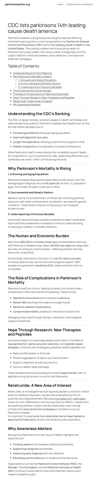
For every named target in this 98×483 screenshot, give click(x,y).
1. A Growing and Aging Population (37, 80)
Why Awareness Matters (26, 104)
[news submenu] (64, 4)
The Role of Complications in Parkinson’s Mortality (41, 94)
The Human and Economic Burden (32, 90)
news (60, 4)
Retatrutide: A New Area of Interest (32, 101)
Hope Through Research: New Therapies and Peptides (43, 97)
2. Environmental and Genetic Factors (39, 83)
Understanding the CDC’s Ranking (32, 73)
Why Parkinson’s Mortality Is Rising (32, 76)
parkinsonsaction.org (17, 4)
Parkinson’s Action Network (80, 4)
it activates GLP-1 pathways (69, 398)
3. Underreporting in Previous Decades (40, 87)
